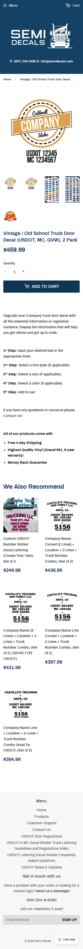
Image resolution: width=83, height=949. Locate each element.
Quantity (9, 263)
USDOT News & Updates (41, 867)
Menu (13, 5)
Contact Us (41, 830)
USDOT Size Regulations (41, 836)
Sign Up (69, 920)
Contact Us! (12, 416)
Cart (76, 5)
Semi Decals (43, 941)
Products (41, 816)
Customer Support (41, 823)
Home (7, 79)
